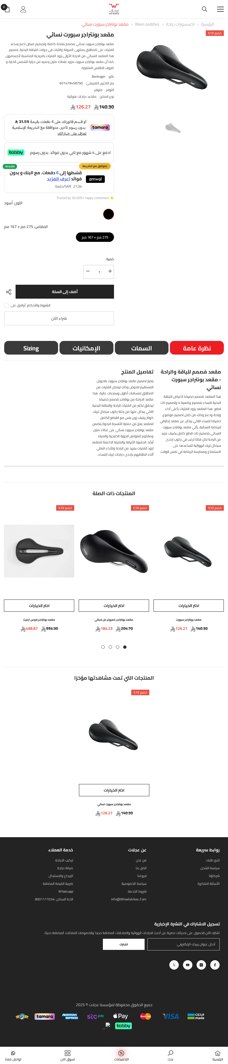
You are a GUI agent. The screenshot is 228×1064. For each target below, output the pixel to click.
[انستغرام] (201, 965)
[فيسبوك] (215, 965)
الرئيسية (207, 24)
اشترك (124, 944)
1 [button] (125, 647)
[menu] (220, 9)
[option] (173, 68)
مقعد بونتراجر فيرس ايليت (39, 619)
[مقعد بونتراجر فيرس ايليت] (39, 551)
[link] (170, 1055)
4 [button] (103, 647)
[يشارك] (10, 292)
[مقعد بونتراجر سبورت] (188, 551)
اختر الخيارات (189, 605)
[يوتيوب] (187, 965)
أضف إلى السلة (65, 291)
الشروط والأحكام (38, 305)
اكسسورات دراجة (180, 24)
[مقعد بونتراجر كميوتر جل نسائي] (114, 551)
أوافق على (18, 305)
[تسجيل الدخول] (23, 9)
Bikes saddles (147, 24)
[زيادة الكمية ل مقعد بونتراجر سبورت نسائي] (110, 271)
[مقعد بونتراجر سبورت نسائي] (114, 735)
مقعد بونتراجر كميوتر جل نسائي (114, 619)
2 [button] (117, 647)
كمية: (110, 259)
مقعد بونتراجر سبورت (189, 619)
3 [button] (110, 647)
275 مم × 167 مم (95, 236)
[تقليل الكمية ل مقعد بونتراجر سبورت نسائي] (87, 271)
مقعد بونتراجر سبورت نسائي (105, 24)
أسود (108, 214)
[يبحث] (204, 9)
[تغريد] (174, 965)
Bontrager (98, 76)
